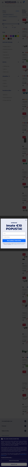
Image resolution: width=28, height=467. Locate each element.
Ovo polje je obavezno (14, 240)
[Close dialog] (26, 220)
